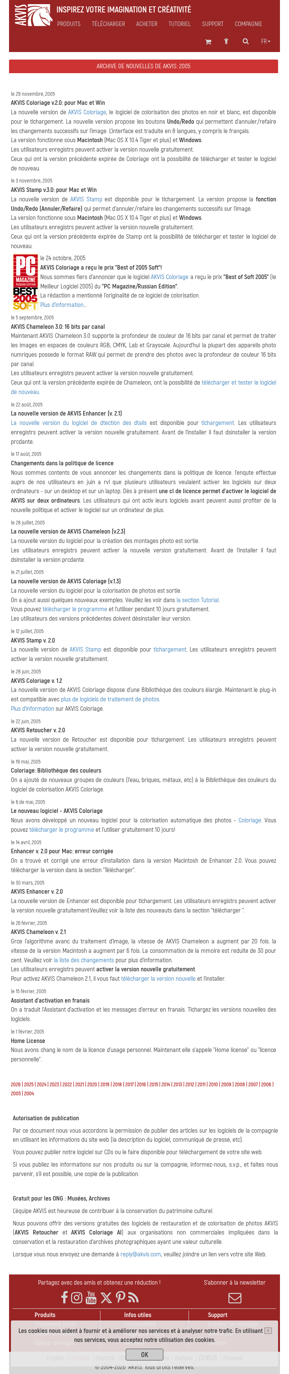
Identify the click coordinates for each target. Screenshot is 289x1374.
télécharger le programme (75, 609)
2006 (266, 1084)
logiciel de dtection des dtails (109, 423)
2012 (190, 1084)
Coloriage (250, 820)
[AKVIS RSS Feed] (133, 1298)
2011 (201, 1084)
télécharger (216, 382)
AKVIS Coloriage (87, 112)
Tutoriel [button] (180, 24)
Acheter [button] (146, 24)
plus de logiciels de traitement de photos (110, 699)
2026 (16, 1084)
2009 (226, 1084)
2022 (67, 1084)
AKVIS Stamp (86, 199)
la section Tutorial (197, 600)
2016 (141, 1084)
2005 (16, 1093)
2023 (54, 1084)
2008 (240, 1084)
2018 (117, 1084)
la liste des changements (84, 960)
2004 (29, 1093)
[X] (106, 1298)
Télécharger (108, 24)
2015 (153, 1084)
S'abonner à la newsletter (235, 1283)
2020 (92, 1084)
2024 (41, 1084)
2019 (105, 1084)
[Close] (268, 1330)
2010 (213, 1084)
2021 (79, 1084)
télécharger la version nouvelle (158, 979)
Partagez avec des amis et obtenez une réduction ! (99, 1283)
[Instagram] (76, 1298)
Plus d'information (62, 305)
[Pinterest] (120, 1298)
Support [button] (213, 24)
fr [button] (264, 41)
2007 (253, 1084)
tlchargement (217, 423)
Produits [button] (69, 24)
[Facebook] (64, 1298)
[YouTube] (91, 1298)
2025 (28, 1084)
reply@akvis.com (140, 1254)
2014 (165, 1084)
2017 (129, 1084)
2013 (177, 1084)
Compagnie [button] (248, 24)
